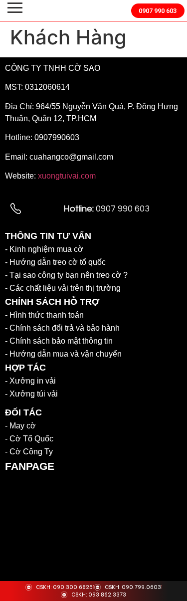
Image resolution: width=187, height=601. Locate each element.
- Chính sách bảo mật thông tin (59, 341)
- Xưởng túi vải (31, 394)
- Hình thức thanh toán (44, 315)
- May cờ (20, 425)
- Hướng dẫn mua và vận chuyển (63, 354)
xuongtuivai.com (67, 176)
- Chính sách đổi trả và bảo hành (62, 328)
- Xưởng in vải (30, 381)
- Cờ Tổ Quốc (29, 438)
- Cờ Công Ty (29, 451)
